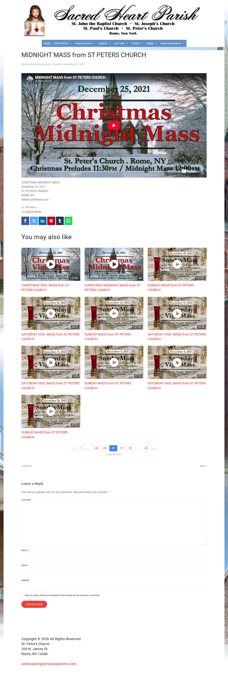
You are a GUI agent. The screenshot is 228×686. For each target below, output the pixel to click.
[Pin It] (51, 221)
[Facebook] (25, 221)
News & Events (83, 43)
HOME (47, 43)
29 (104, 448)
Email (24, 565)
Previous (27, 466)
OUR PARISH (61, 43)
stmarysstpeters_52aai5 (46, 64)
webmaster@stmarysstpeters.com (49, 664)
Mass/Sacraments (171, 43)
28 (96, 448)
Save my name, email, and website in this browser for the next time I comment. (62, 595)
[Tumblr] (60, 221)
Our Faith (119, 43)
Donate (136, 43)
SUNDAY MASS (33, 211)
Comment (26, 500)
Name (25, 550)
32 (130, 448)
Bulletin (103, 43)
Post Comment (34, 604)
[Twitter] (34, 221)
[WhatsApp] (68, 221)
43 (146, 448)
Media (150, 43)
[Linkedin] (42, 221)
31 (121, 448)
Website (25, 580)
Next (202, 466)
